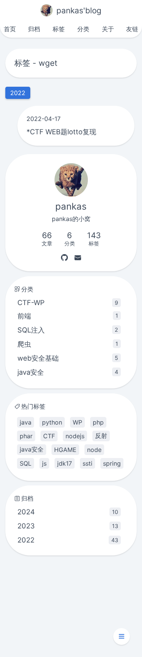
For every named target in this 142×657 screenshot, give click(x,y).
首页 (10, 29)
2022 (67, 540)
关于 (108, 29)
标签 (59, 29)
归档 (34, 29)
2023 (67, 526)
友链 (132, 29)
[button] (121, 636)
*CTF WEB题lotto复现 (61, 131)
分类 (83, 29)
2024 (67, 511)
